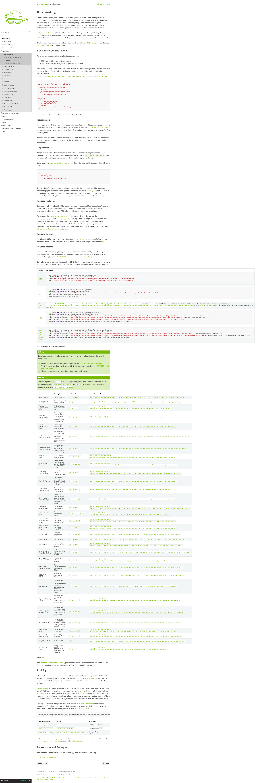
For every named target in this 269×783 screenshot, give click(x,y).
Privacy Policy (41, 777)
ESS (40, 294)
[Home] (38, 4)
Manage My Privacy (52, 777)
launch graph (78, 741)
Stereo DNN (8, 100)
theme (53, 775)
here (102, 242)
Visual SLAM (8, 107)
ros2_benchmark (43, 33)
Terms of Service (83, 777)
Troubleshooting (7, 119)
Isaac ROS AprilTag (81, 709)
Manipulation (8, 76)
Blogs (4, 122)
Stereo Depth (8, 97)
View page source (103, 4)
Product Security (42, 779)
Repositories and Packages (13, 63)
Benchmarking (8, 54)
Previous (43, 763)
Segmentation (8, 94)
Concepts (5, 51)
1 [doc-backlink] (39, 739)
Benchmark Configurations (13, 57)
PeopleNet (40, 318)
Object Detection (9, 85)
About (4, 132)
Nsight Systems (42, 688)
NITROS (6, 82)
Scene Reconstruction (11, 91)
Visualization (8, 110)
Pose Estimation (9, 88)
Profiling (7, 60)
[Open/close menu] (1, 42)
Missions (6, 79)
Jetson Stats (8, 72)
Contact (50, 779)
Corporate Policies (103, 777)
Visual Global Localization (12, 104)
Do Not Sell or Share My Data (68, 777)
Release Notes (7, 125)
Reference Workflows (9, 45)
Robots (4, 116)
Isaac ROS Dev (8, 69)
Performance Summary (9, 48)
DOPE (41, 304)
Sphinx (45, 775)
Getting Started (7, 42)
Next (105, 763)
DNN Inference (9, 66)
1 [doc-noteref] (69, 514)
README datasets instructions (91, 363)
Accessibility (93, 777)
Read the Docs (67, 775)
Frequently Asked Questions (11, 129)
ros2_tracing (89, 678)
